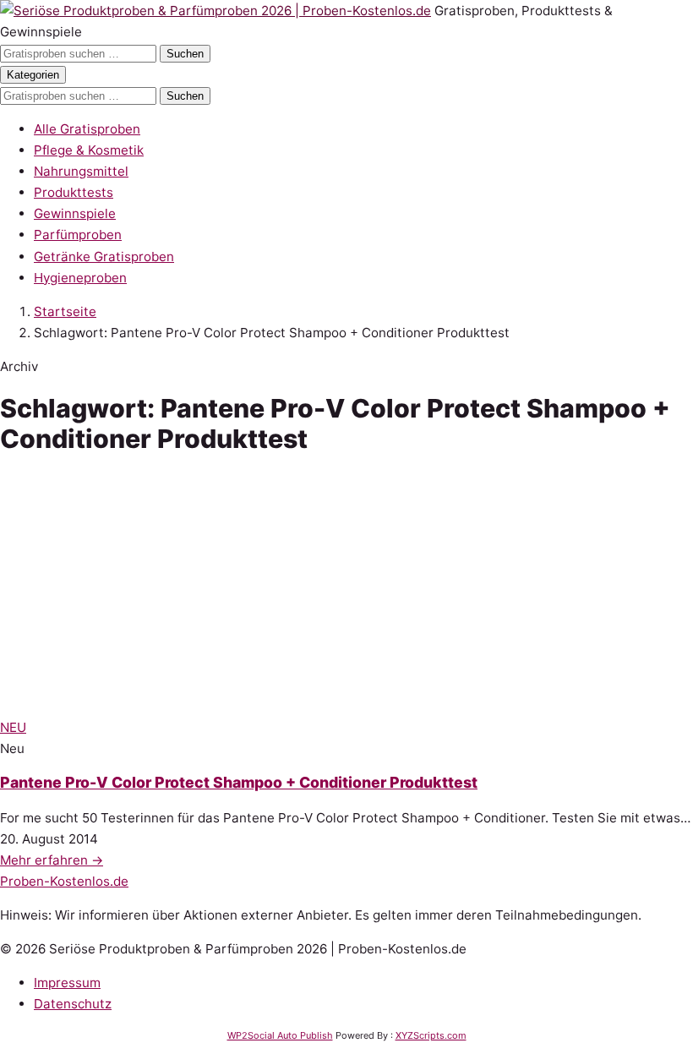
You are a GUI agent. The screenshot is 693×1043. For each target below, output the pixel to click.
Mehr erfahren (51, 860)
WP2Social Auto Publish (280, 1035)
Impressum (67, 983)
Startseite (65, 311)
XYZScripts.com (431, 1035)
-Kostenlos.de (64, 881)
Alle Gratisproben (87, 129)
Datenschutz (73, 1004)
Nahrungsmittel (81, 171)
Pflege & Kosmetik (89, 150)
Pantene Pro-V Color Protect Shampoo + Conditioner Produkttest (238, 782)
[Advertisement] (346, 590)
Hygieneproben (80, 278)
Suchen (185, 53)
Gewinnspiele (75, 213)
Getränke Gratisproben (104, 256)
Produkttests (73, 192)
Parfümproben (78, 235)
